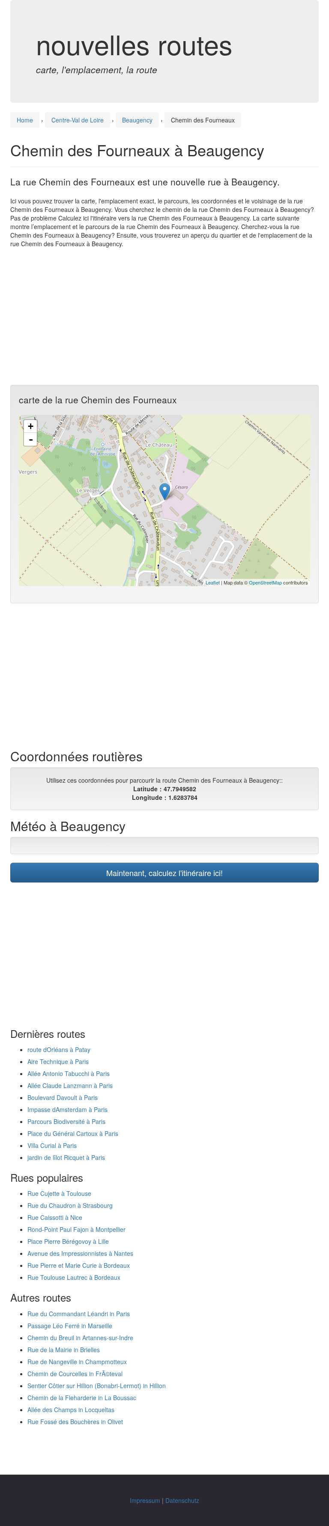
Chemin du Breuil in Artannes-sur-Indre (80, 1337)
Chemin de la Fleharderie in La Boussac (81, 1397)
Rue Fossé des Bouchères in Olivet (75, 1421)
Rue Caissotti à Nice (54, 1217)
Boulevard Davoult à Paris (62, 1097)
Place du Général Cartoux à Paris (72, 1133)
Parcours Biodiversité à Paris (66, 1121)
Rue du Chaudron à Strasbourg (70, 1205)
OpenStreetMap (265, 582)
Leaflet (213, 582)
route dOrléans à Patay (58, 1049)
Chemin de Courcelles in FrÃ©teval (75, 1373)
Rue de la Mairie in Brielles (63, 1349)
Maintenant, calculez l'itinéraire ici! (164, 872)
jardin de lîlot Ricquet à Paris (66, 1157)
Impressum (145, 1500)
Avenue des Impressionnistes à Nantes (80, 1253)
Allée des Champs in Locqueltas (70, 1409)
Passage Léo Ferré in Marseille (69, 1325)
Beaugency (137, 120)
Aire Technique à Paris (58, 1061)
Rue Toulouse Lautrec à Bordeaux (73, 1277)
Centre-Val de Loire (77, 120)
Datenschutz (182, 1500)
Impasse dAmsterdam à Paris (67, 1109)
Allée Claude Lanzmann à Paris (70, 1085)
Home (25, 120)
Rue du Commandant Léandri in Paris (78, 1313)
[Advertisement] (164, 316)
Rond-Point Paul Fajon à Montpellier (76, 1229)
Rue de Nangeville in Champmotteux (77, 1361)
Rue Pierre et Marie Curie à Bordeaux (78, 1265)
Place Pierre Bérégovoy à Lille (68, 1241)
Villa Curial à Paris (52, 1145)
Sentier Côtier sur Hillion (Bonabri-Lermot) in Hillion (96, 1385)
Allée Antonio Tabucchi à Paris (68, 1073)
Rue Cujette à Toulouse (59, 1193)
